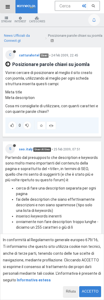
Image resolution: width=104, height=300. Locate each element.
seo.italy (26, 149)
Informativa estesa (34, 280)
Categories (37, 21)
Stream (6, 21)
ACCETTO (90, 291)
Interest (20, 21)
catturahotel (29, 55)
